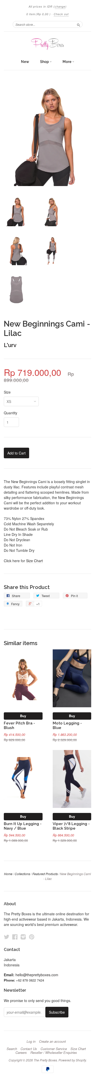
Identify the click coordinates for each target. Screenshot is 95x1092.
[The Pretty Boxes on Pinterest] (31, 937)
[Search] (78, 24)
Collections (22, 874)
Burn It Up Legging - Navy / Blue (23, 826)
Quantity (10, 412)
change (60, 6)
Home (8, 874)
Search (12, 1049)
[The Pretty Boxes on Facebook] (15, 937)
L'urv (10, 345)
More (67, 62)
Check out (61, 14)
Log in (31, 1041)
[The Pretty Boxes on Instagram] (23, 937)
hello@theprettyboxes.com (36, 974)
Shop (45, 62)
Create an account (52, 1041)
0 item (38, 14)
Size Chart (34, 560)
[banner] (47, 44)
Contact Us (29, 1049)
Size (7, 392)
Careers (21, 1052)
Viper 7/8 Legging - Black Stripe (71, 826)
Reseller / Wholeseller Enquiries (53, 1052)
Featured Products (45, 874)
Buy (23, 715)
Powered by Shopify (72, 1060)
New (25, 62)
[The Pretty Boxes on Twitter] (6, 937)
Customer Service (54, 1049)
